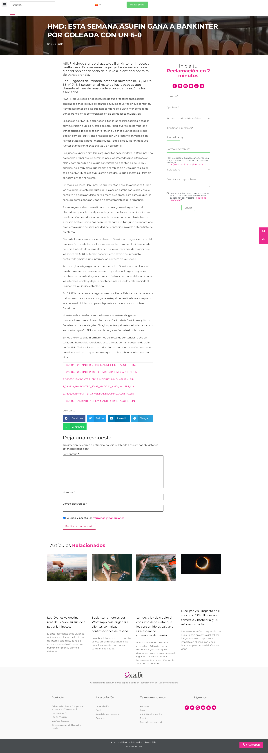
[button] (4, 4)
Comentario (71, 454)
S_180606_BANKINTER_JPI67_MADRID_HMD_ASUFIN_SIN (99, 400)
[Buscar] (12, 11)
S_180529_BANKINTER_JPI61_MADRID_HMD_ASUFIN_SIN (98, 393)
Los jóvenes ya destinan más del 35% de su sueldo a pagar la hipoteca (66, 622)
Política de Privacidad (133, 742)
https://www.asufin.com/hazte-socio (186, 164)
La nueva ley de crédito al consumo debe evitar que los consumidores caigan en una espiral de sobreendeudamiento (155, 626)
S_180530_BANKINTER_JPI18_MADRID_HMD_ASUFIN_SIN (98, 379)
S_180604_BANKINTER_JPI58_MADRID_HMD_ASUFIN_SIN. (99, 364)
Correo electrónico (75, 504)
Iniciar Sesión (115, 3)
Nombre (69, 492)
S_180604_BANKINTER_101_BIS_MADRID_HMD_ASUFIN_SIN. (100, 372)
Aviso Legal (116, 742)
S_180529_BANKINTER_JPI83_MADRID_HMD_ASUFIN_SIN (98, 386)
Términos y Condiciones (108, 518)
